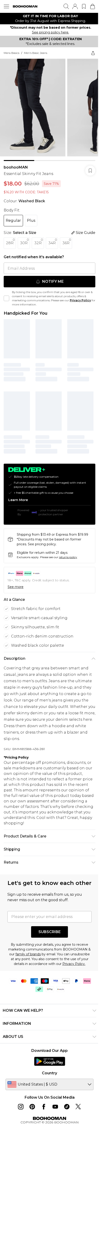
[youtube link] (55, 1106)
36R (66, 243)
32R (38, 243)
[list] (49, 18)
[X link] (78, 1106)
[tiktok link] (67, 1106)
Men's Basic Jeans (35, 53)
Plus (31, 220)
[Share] (93, 53)
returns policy (68, 557)
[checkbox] (6, 298)
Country (49, 1073)
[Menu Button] (6, 6)
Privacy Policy (80, 300)
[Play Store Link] (49, 1061)
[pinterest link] (32, 1106)
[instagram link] (20, 1106)
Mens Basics (11, 53)
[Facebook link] (44, 1106)
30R (24, 243)
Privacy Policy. (73, 964)
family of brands (28, 954)
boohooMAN (16, 167)
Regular (13, 220)
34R (52, 243)
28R (10, 243)
